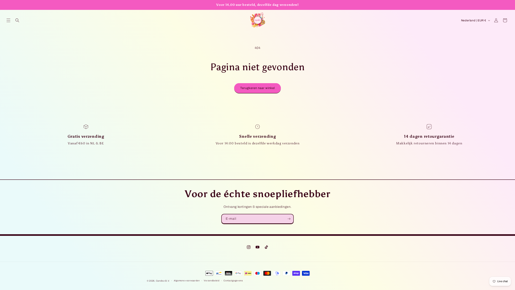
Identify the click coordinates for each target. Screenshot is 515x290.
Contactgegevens (233, 280)
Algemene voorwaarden (187, 280)
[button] (8, 20)
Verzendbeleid (211, 280)
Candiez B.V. (163, 281)
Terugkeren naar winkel (257, 88)
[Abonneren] (288, 219)
